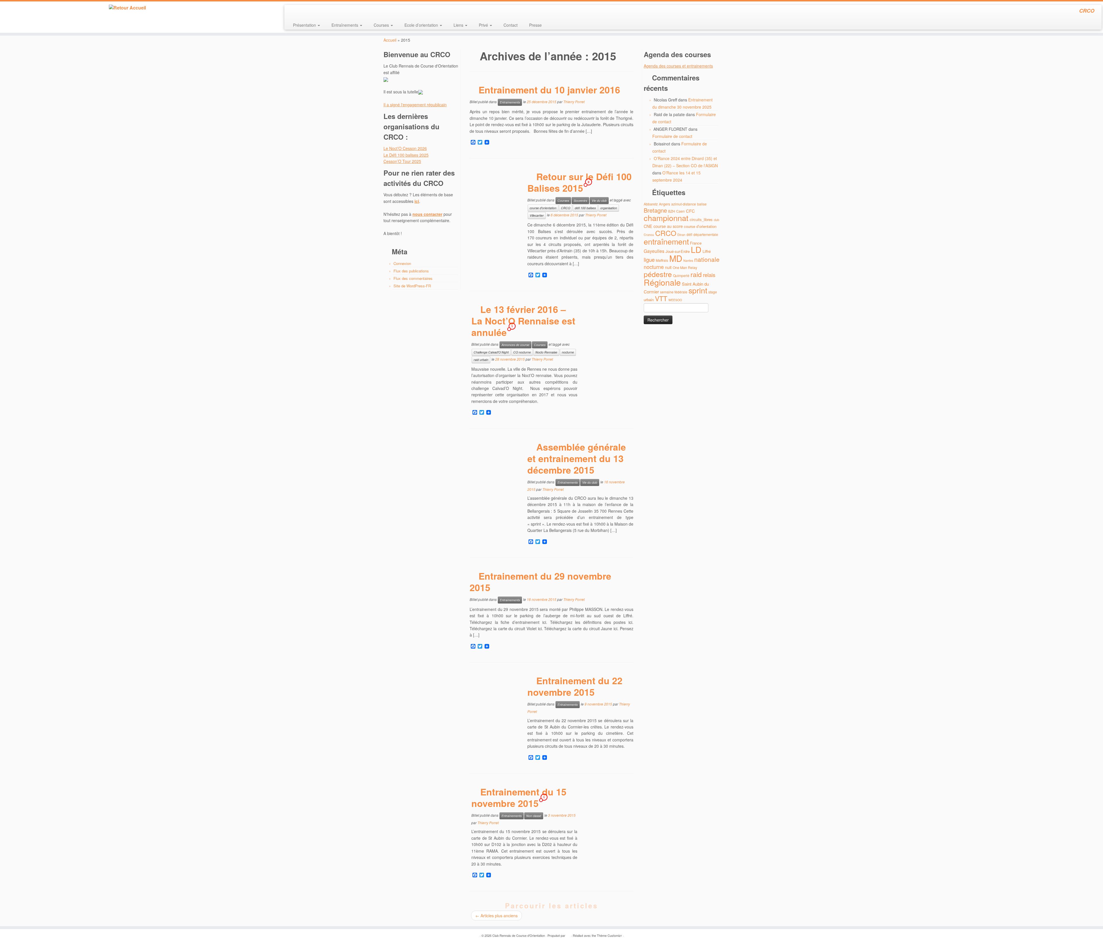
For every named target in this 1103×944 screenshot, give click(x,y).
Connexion (402, 263)
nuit (668, 267)
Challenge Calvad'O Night (491, 352)
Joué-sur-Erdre (678, 251)
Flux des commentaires (413, 278)
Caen (680, 211)
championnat (666, 217)
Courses (382, 25)
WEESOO (675, 300)
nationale (707, 259)
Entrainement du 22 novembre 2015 (574, 686)
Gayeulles (654, 251)
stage (712, 291)
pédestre (658, 274)
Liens (459, 25)
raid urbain (481, 359)
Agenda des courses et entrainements (678, 66)
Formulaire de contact (672, 136)
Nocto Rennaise (546, 352)
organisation (608, 208)
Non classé (533, 816)
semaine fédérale (673, 291)
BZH (671, 211)
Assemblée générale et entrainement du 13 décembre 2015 (576, 458)
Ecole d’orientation (421, 25)
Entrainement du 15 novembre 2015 (518, 797)
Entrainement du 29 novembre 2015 (540, 581)
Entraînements (345, 25)
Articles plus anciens (496, 915)
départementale (705, 234)
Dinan (681, 234)
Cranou (649, 234)
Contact (511, 25)
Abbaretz (651, 203)
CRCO (565, 208)
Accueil (389, 40)
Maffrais (662, 260)
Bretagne (655, 210)
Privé (484, 25)
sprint (698, 290)
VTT (661, 298)
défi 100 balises (585, 208)
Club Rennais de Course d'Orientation (518, 935)
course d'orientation (543, 208)
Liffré (707, 251)
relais (709, 274)
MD (675, 258)
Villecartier (537, 215)
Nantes (688, 260)
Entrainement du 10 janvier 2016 (549, 89)
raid (696, 274)
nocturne (568, 352)
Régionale (662, 282)
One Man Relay (685, 267)
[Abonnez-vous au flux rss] (292, 11)
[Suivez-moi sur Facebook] (308, 11)
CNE (648, 226)
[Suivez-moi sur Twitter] (300, 11)
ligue (649, 259)
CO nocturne (522, 352)
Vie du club (599, 200)
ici (416, 201)
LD (696, 249)
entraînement (666, 241)
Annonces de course (515, 345)
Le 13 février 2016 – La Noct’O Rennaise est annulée (523, 321)
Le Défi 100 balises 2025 (406, 155)
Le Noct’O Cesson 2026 (405, 148)
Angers (664, 203)
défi (689, 234)
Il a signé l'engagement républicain (415, 104)
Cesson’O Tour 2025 (402, 161)
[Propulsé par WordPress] (568, 934)
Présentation (305, 25)
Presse (535, 25)
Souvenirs (580, 200)
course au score (668, 226)
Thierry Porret (574, 101)
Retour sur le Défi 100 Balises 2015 (579, 182)
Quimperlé (681, 275)
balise (702, 203)
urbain (649, 299)
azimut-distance (683, 203)
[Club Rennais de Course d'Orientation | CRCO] (127, 7)
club (716, 220)
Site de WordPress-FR (412, 286)
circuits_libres (701, 219)
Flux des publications (411, 271)
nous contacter (427, 214)
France (695, 243)
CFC (690, 211)
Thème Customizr (609, 935)
